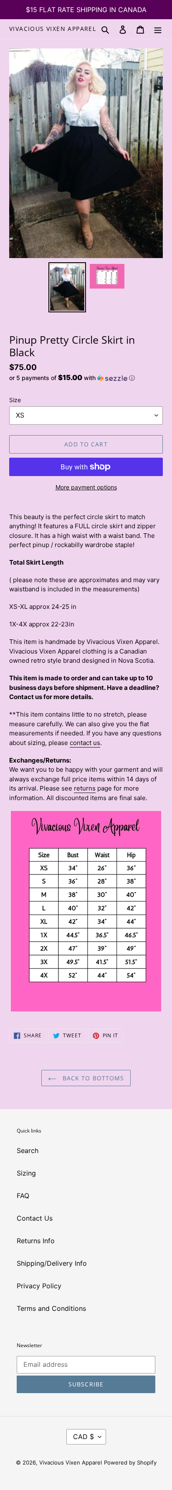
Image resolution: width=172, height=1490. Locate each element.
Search (27, 1150)
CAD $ (83, 1436)
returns (85, 788)
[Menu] (158, 29)
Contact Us (35, 1218)
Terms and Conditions (51, 1308)
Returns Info (36, 1241)
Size (15, 399)
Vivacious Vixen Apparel (52, 29)
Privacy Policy (39, 1286)
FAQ (23, 1195)
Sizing (26, 1173)
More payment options (86, 487)
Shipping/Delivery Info (52, 1263)
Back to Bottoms (92, 1078)
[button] (72, 378)
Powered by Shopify (130, 1462)
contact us (85, 743)
